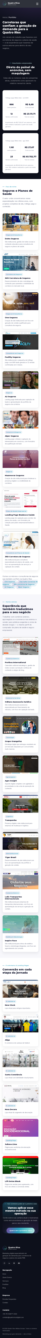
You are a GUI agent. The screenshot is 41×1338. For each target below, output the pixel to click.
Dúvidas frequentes (9, 1299)
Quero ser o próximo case (20, 1230)
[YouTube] (19, 1263)
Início (5, 17)
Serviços (6, 1281)
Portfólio (5, 1284)
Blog (4, 1288)
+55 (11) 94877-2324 (10, 1314)
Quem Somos (7, 1277)
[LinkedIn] (9, 1263)
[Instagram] (4, 1263)
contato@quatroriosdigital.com (13, 1317)
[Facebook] (14, 1263)
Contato (5, 1302)
